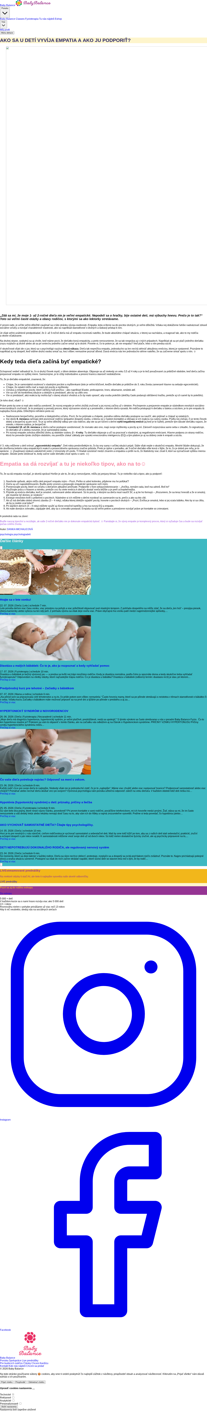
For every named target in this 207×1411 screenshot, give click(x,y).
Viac (3, 22)
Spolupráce (15, 1360)
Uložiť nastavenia (9, 1407)
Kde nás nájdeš (17, 1366)
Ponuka (5, 8)
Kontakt (4, 1366)
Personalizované (9, 1403)
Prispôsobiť (20, 1382)
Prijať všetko (6, 1382)
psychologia (6, 534)
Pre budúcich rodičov (11, 1363)
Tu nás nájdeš (47, 19)
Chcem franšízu (40, 1363)
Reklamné (5, 1397)
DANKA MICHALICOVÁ (20, 529)
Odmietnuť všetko (36, 1382)
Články (27, 1363)
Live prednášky (30, 1360)
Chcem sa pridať (35, 1366)
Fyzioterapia (32, 19)
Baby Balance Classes (12, 19)
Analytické (5, 1400)
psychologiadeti (22, 534)
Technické (5, 1394)
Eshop (58, 19)
